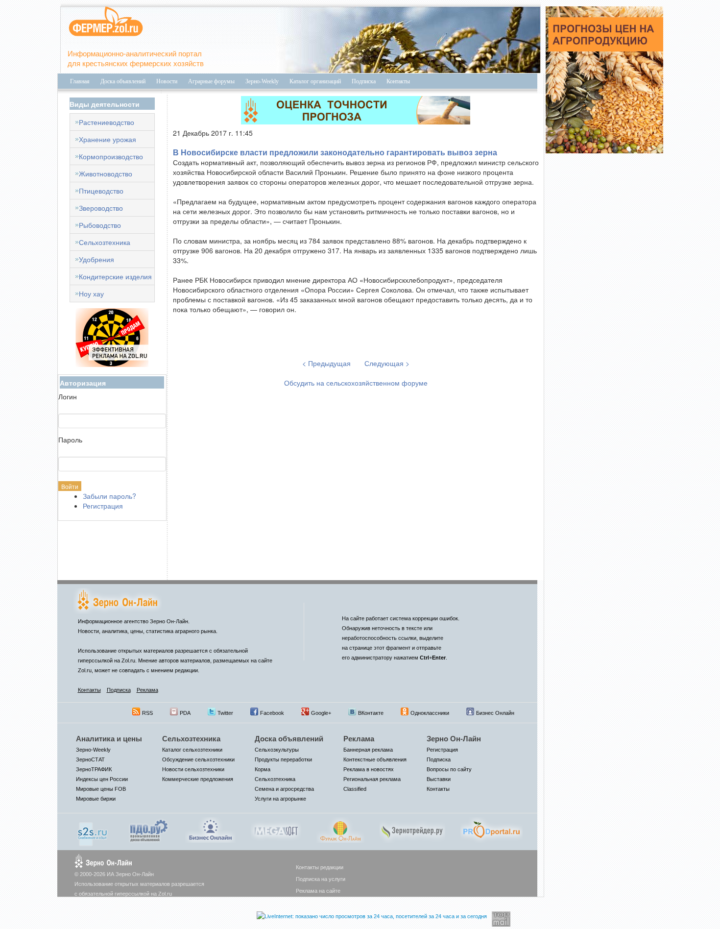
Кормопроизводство (111, 156)
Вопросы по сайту (449, 769)
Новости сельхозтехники (193, 769)
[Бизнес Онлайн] (210, 829)
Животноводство (105, 173)
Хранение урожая (107, 139)
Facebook (272, 713)
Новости (166, 81)
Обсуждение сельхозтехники (198, 759)
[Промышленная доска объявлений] (149, 829)
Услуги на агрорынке (280, 799)
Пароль (70, 439)
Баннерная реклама (368, 750)
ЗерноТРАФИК (94, 769)
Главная (80, 81)
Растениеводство (106, 122)
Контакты (398, 81)
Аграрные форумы (211, 81)
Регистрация (103, 506)
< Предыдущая (327, 363)
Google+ (321, 713)
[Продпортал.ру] (491, 829)
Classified (354, 789)
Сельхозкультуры (277, 750)
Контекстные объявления (375, 759)
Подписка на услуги (320, 879)
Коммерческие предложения (197, 779)
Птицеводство (101, 191)
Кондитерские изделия (115, 276)
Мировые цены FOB (101, 789)
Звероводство (101, 208)
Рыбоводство (100, 225)
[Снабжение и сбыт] (93, 830)
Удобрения (96, 259)
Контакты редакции (319, 867)
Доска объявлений (122, 81)
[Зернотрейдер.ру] (412, 829)
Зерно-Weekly (262, 81)
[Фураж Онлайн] (340, 829)
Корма (262, 769)
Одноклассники (429, 713)
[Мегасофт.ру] (276, 829)
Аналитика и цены (109, 738)
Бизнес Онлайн (495, 713)
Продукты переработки (283, 759)
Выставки (439, 779)
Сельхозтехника (104, 242)
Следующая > (386, 363)
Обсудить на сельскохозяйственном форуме (356, 383)
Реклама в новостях (368, 769)
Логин (67, 396)
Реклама (147, 690)
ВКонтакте (371, 713)
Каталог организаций (315, 81)
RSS (147, 713)
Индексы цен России (102, 779)
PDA (185, 713)
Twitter (225, 713)
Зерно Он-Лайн (454, 738)
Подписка (364, 81)
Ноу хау (91, 293)
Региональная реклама (372, 779)
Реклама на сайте (318, 891)
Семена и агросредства (284, 789)
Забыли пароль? (109, 496)
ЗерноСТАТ (90, 759)
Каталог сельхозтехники (192, 750)
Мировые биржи (96, 799)
